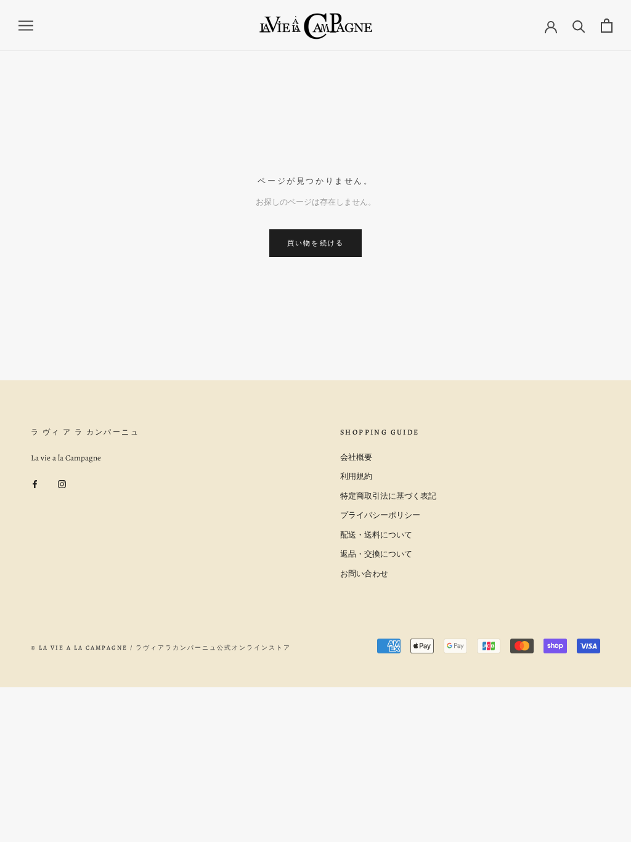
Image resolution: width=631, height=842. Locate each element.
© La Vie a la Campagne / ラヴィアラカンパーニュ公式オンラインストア (161, 648)
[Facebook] (35, 482)
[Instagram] (62, 482)
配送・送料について (376, 534)
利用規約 (356, 476)
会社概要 (356, 457)
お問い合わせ (364, 573)
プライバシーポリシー (380, 515)
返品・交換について (376, 554)
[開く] (25, 25)
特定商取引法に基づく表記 (388, 496)
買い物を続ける (315, 243)
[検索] (578, 25)
